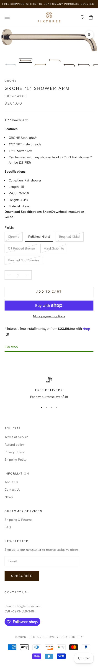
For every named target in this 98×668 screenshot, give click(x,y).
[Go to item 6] (83, 65)
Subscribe (21, 576)
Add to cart (49, 292)
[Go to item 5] (69, 65)
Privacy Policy (14, 452)
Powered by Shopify (65, 637)
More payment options (49, 316)
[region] (49, 388)
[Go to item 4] (54, 60)
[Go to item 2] (25, 61)
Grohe (11, 80)
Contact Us (12, 489)
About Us (11, 482)
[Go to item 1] (11, 65)
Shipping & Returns (18, 520)
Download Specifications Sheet (28, 212)
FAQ (8, 527)
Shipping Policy (15, 460)
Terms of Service (16, 437)
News (9, 497)
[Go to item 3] (40, 65)
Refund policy (14, 445)
